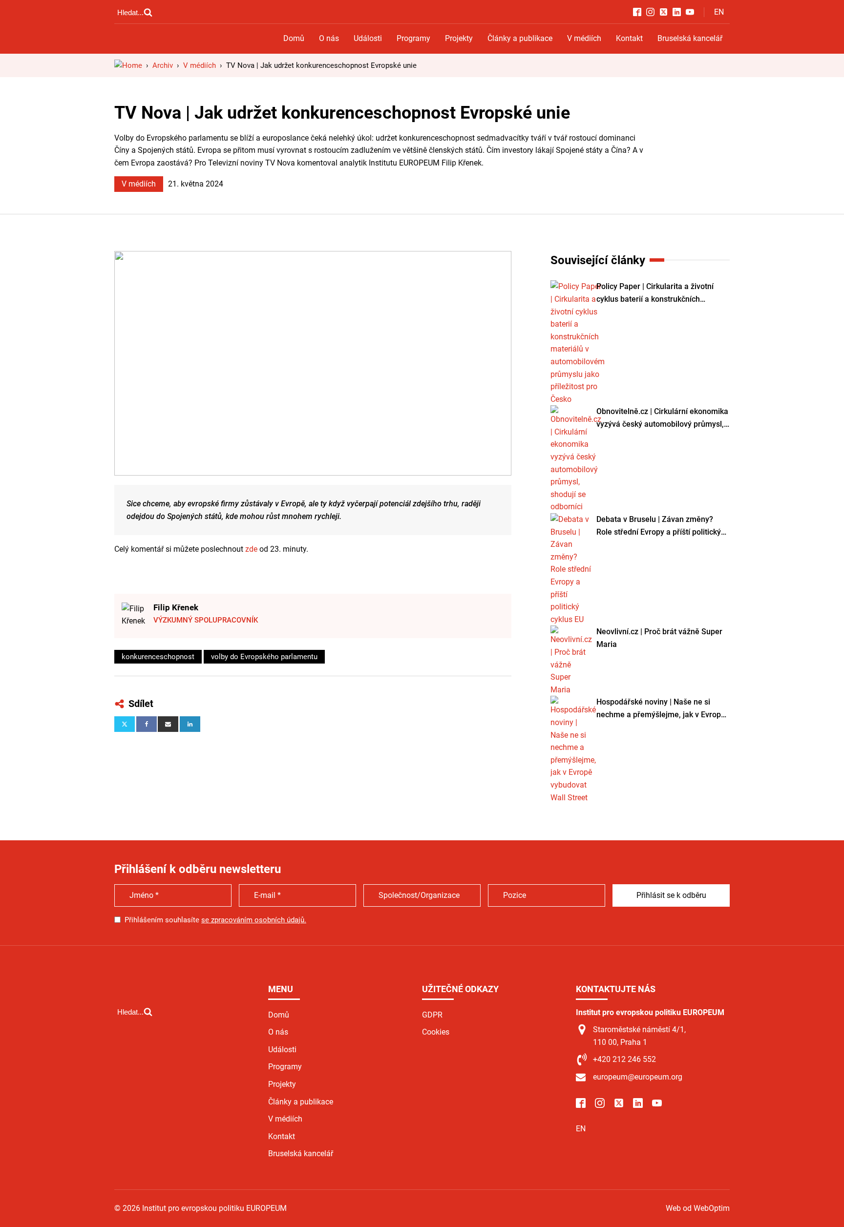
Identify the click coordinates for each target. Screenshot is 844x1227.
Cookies (435, 1032)
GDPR (432, 1014)
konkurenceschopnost (158, 656)
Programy (413, 38)
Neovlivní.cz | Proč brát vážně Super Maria (659, 638)
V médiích (584, 38)
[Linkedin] (190, 724)
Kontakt (629, 38)
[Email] (168, 724)
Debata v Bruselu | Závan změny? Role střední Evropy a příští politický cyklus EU (658, 526)
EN (719, 12)
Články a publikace (519, 38)
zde (251, 549)
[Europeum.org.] (128, 65)
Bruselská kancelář (689, 38)
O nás (329, 38)
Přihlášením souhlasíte (215, 919)
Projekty (459, 38)
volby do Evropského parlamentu (264, 656)
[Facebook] (146, 724)
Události (368, 38)
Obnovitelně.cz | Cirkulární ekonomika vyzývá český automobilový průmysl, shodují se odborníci (662, 418)
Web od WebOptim (698, 1208)
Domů (293, 38)
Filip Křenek (175, 607)
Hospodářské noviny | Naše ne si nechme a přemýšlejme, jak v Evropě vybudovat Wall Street (660, 709)
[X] (124, 724)
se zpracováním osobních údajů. (253, 919)
